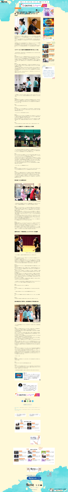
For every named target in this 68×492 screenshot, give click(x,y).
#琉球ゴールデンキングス (50, 70)
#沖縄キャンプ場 (44, 73)
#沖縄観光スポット (45, 70)
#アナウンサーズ (49, 73)
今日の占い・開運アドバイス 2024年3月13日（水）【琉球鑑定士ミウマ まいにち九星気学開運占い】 (33, 415)
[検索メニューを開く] (63, 2)
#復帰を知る (53, 73)
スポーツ (20, 409)
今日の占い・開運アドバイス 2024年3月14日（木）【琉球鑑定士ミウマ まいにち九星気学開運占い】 (21, 415)
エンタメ (17, 407)
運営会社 (37, 487)
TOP (15, 407)
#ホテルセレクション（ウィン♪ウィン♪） (48, 76)
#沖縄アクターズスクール (27, 404)
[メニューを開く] (66, 2)
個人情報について (32, 487)
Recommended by (36, 430)
